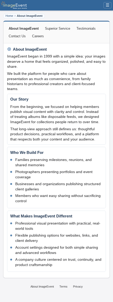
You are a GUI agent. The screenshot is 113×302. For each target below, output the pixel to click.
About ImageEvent (42, 286)
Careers (38, 36)
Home (9, 15)
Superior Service (57, 28)
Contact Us (17, 36)
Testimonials (86, 28)
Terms (63, 286)
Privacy (78, 286)
